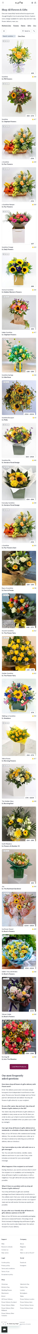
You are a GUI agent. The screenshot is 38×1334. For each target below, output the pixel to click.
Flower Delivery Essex (26, 1308)
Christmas (4, 1284)
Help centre (4, 1253)
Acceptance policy (7, 1274)
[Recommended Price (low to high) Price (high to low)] (34, 31)
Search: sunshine (9, 36)
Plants (23, 26)
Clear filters (21, 36)
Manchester (5, 1293)
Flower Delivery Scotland (9, 1302)
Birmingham (23, 1293)
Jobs (21, 1250)
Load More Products (19, 1067)
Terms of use (5, 1271)
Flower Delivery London (27, 1299)
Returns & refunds (6, 1247)
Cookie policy (5, 1262)
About (22, 1244)
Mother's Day (6, 26)
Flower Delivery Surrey (27, 1305)
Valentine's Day (24, 1284)
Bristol (3, 1296)
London (22, 1290)
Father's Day (24, 1287)
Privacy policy (5, 1265)
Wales (22, 1296)
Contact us (4, 1250)
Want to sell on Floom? (27, 1253)
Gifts (29, 26)
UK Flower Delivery (7, 1299)
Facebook (23, 1262)
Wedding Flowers (6, 1290)
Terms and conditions (8, 1268)
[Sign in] (32, 3)
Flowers (16, 26)
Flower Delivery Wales (8, 1305)
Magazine (23, 1247)
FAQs (2, 1244)
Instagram (23, 1265)
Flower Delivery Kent (26, 1302)
